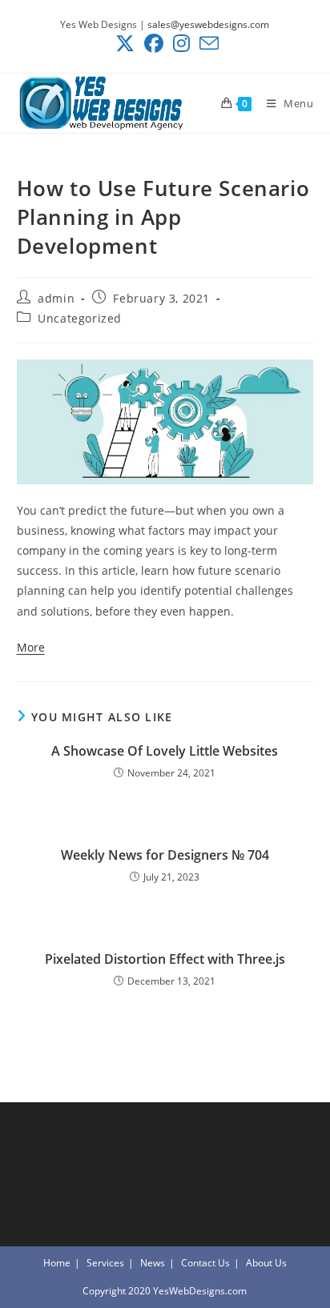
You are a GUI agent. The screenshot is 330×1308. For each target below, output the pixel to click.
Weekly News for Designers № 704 (165, 855)
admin (56, 298)
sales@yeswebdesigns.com (208, 24)
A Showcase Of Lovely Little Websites (164, 751)
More (31, 647)
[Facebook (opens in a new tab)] (153, 43)
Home (56, 1263)
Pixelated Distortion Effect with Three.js (165, 959)
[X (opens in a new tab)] (125, 43)
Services (105, 1263)
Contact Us (205, 1263)
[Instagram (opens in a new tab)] (181, 43)
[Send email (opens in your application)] (207, 43)
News (152, 1263)
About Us (266, 1263)
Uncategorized (80, 318)
